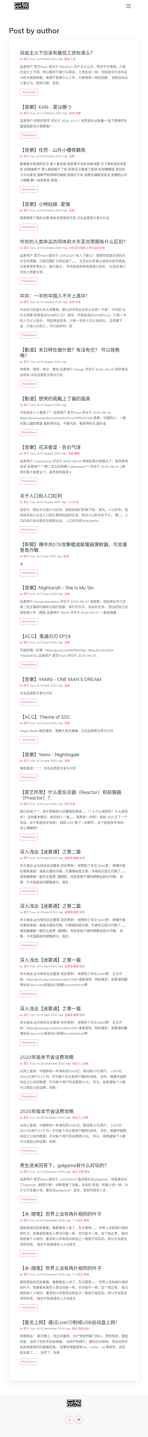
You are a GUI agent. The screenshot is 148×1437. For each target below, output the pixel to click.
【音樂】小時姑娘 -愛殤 (45, 204)
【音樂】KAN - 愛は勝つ (46, 107)
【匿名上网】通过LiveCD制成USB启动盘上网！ (70, 1322)
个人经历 (77, 1220)
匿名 (75, 1328)
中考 (78, 302)
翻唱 (77, 453)
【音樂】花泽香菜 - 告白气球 (50, 447)
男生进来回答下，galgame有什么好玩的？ (64, 1165)
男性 (87, 1171)
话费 (85, 1063)
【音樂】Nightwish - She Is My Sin (57, 588)
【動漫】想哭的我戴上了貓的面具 (55, 399)
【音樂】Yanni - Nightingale (49, 755)
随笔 (86, 1220)
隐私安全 (83, 1328)
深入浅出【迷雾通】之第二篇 (50, 852)
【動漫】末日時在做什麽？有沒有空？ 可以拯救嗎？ (70, 352)
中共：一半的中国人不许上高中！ (55, 296)
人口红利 (73, 502)
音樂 (78, 113)
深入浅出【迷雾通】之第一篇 (50, 960)
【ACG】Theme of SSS (45, 717)
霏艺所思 (69, 804)
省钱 (75, 1063)
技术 (82, 858)
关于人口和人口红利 (41, 496)
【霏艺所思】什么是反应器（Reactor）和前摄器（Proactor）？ (70, 795)
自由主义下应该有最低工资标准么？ (57, 53)
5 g (80, 1063)
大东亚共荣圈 (77, 248)
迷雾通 (69, 858)
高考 (72, 302)
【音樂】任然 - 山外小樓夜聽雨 (52, 150)
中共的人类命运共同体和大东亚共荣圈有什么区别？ (74, 242)
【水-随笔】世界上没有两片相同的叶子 (61, 1214)
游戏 (75, 1171)
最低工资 (69, 59)
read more (29, 92)
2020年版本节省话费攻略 (47, 1057)
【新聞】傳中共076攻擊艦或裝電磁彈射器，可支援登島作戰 (73, 547)
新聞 (66, 556)
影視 (72, 113)
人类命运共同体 (95, 248)
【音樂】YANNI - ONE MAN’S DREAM (60, 679)
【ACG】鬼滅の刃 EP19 (45, 636)
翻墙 (76, 858)
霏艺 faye (30, 59)
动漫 (81, 1171)
